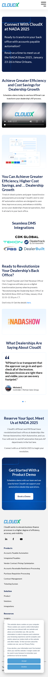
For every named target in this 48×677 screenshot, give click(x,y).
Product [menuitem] (7, 596)
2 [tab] (26, 402)
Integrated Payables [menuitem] (12, 558)
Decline (24, 667)
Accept (24, 661)
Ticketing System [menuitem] (11, 584)
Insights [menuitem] (7, 618)
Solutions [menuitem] (7, 601)
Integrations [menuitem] (9, 606)
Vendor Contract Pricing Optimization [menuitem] (19, 563)
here (29, 302)
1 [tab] (23, 402)
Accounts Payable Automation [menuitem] (16, 553)
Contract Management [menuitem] (13, 579)
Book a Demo (24, 496)
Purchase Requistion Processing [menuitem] (17, 573)
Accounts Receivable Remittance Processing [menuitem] (22, 568)
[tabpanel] (24, 374)
